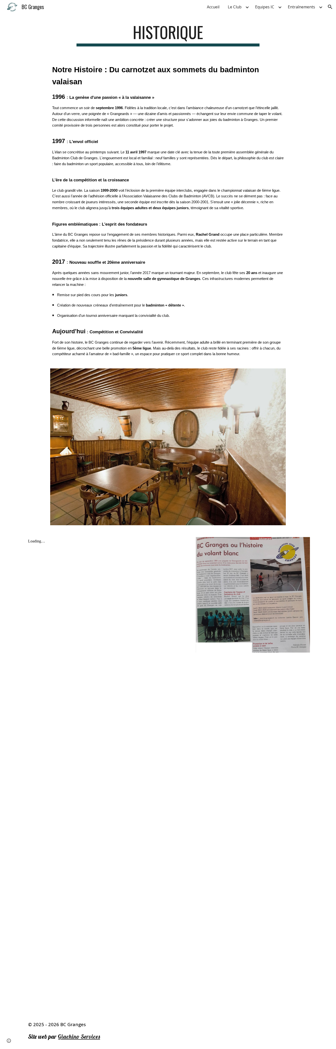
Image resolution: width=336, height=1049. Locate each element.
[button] (330, 7)
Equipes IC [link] (264, 7)
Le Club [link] (235, 7)
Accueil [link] (213, 7)
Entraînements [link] (301, 7)
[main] (168, 34)
